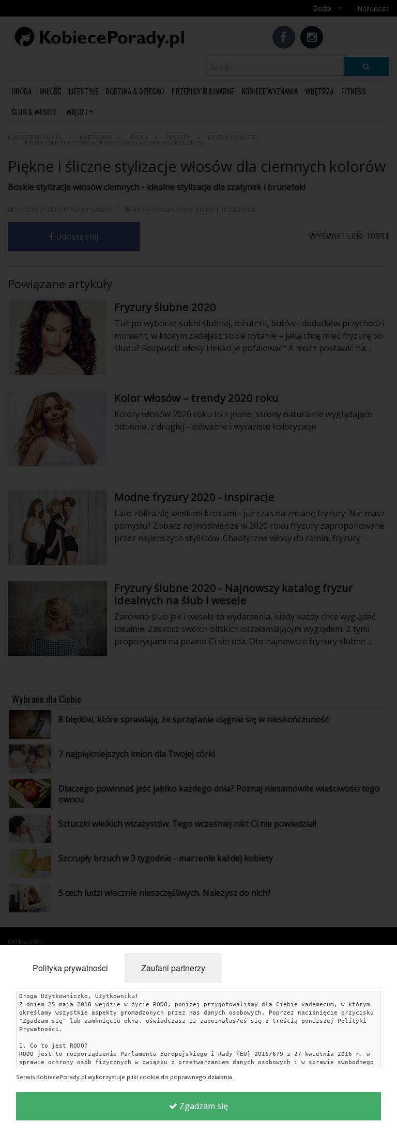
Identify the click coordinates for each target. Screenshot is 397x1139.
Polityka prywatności (70, 968)
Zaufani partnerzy (173, 968)
